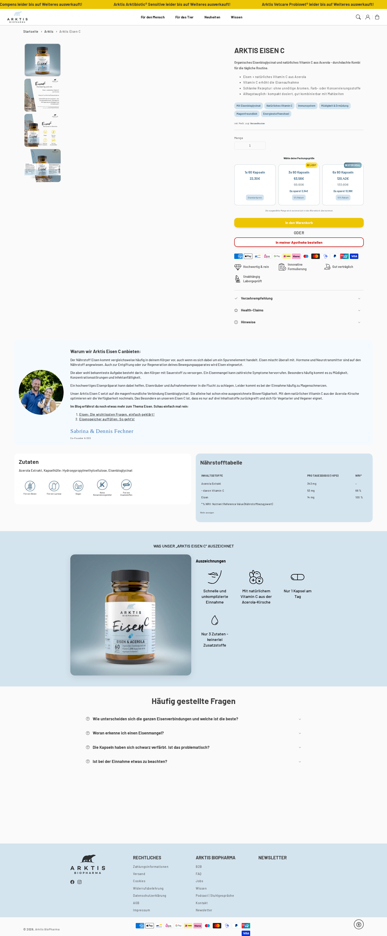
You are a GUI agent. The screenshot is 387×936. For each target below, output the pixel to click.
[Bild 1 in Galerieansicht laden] (42, 59)
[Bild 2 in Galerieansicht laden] (42, 95)
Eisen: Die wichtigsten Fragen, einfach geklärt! (117, 414)
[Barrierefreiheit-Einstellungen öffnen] (359, 924)
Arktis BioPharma (47, 929)
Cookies (139, 881)
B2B (199, 867)
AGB (136, 903)
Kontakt (202, 903)
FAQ (199, 874)
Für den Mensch (153, 17)
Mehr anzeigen (207, 513)
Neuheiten (212, 17)
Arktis (49, 31)
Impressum (141, 910)
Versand (139, 874)
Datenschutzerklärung (149, 896)
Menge (238, 138)
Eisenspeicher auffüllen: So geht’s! (107, 419)
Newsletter (204, 910)
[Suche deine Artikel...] (358, 17)
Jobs (199, 881)
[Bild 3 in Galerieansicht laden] (42, 130)
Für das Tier (184, 17)
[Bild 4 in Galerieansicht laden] (42, 165)
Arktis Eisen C (70, 31)
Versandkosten (257, 123)
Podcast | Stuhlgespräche (215, 896)
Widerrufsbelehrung (148, 888)
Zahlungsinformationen (151, 867)
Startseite (31, 31)
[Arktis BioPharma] (17, 17)
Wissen (236, 17)
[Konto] (367, 17)
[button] (299, 298)
